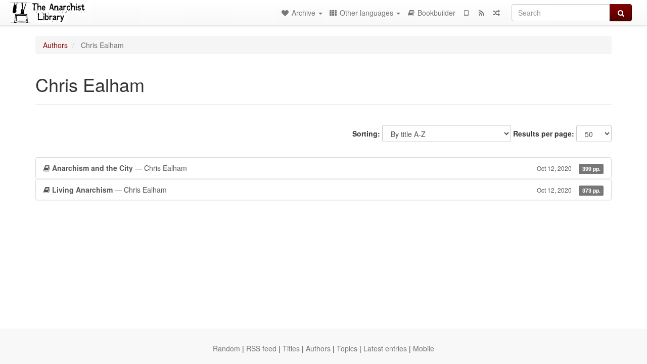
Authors (55, 45)
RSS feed (261, 348)
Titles (291, 348)
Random (226, 348)
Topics (347, 348)
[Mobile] (466, 12)
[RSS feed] (481, 12)
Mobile (423, 348)
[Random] (496, 12)
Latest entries (385, 348)
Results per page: (543, 133)
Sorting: (366, 133)
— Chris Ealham (326, 168)
